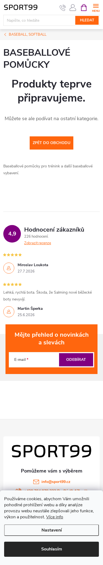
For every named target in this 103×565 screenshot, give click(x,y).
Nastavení (51, 530)
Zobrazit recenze (37, 243)
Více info (54, 517)
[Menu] (95, 7)
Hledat (87, 20)
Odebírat (76, 359)
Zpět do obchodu (51, 142)
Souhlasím (51, 549)
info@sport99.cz (55, 481)
